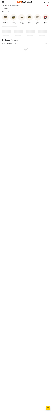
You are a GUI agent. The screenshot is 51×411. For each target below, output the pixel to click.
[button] (44, 2)
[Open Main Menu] (3, 2)
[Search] (47, 5)
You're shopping (5, 8)
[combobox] (11, 43)
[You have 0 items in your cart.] (48, 2)
